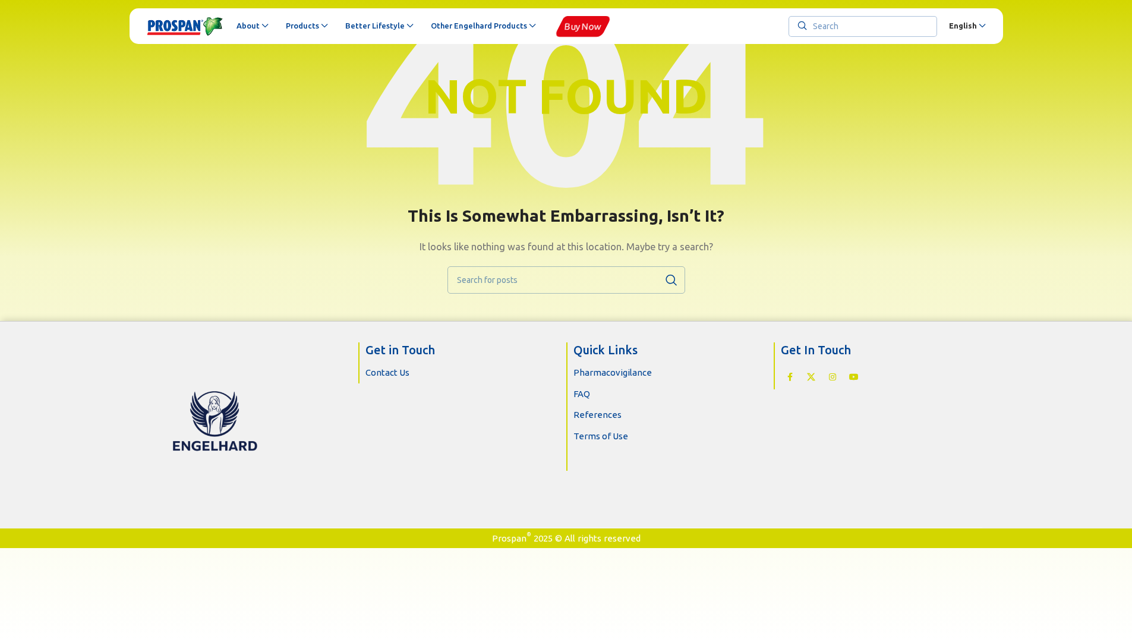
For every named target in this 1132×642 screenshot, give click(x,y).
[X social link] (811, 377)
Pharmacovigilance (612, 372)
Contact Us (387, 372)
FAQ (581, 394)
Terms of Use (600, 436)
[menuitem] (967, 26)
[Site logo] (186, 26)
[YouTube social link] (854, 377)
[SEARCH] (671, 280)
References (597, 415)
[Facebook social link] (790, 377)
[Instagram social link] (832, 377)
